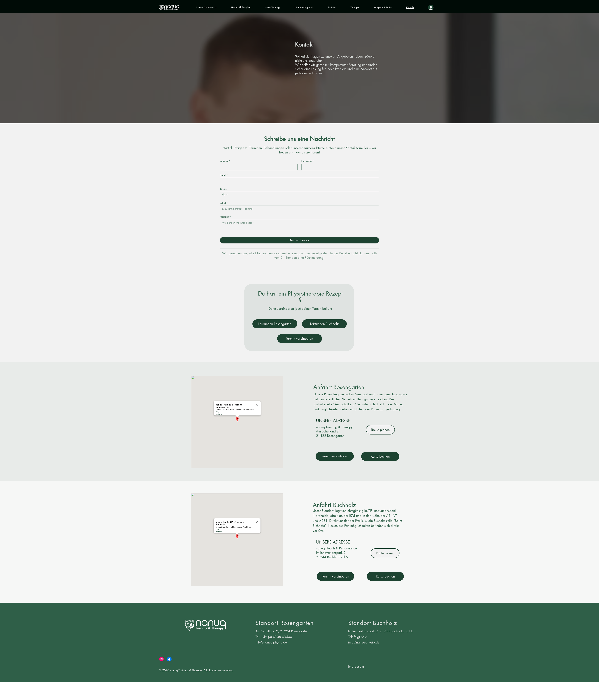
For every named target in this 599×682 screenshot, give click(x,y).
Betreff (224, 202)
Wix (217, 412)
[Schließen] (257, 404)
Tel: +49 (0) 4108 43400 (274, 637)
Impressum (356, 666)
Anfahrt (219, 414)
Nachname (307, 160)
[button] (237, 419)
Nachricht (225, 216)
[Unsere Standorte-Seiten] (216, 7)
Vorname (225, 160)
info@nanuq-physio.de (271, 642)
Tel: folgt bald (357, 637)
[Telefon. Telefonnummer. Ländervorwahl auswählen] (225, 195)
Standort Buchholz (372, 623)
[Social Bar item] (161, 659)
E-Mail (224, 174)
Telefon (223, 188)
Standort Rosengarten (285, 623)
